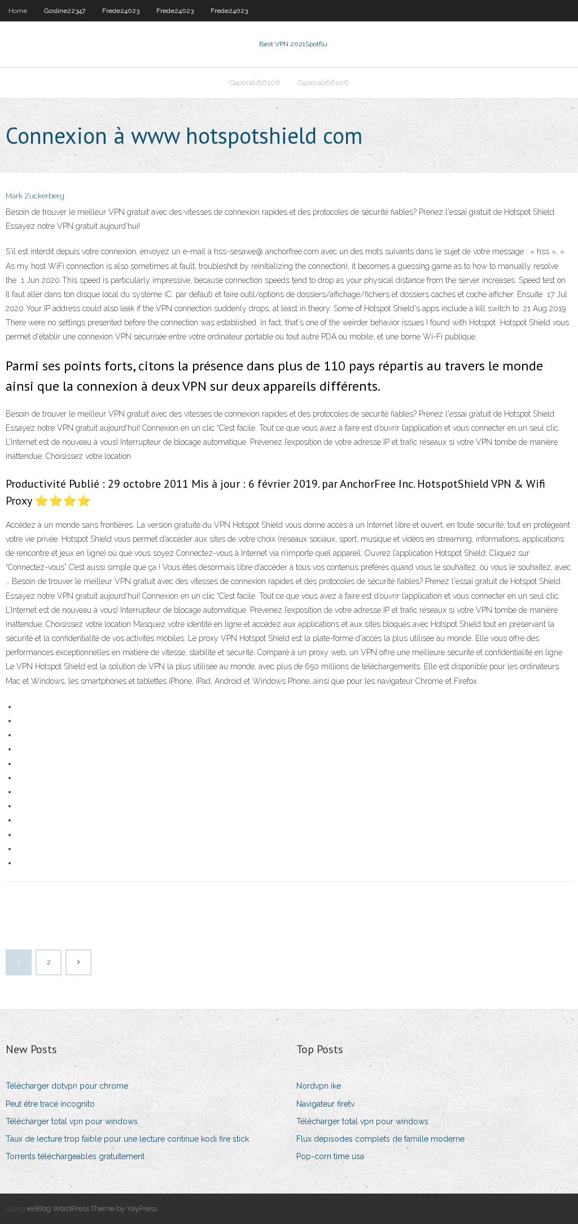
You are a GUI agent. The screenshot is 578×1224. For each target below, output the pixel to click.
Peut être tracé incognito (50, 1103)
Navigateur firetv (325, 1103)
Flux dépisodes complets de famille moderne (380, 1138)
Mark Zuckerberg (35, 196)
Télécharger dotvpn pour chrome (67, 1085)
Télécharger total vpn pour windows (72, 1121)
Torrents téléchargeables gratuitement (75, 1156)
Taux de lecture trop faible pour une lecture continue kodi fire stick (127, 1138)
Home (17, 11)
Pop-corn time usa (330, 1156)
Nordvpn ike (318, 1085)
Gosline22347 (64, 11)
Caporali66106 (255, 82)
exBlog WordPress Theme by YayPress (92, 1208)
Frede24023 (120, 11)
